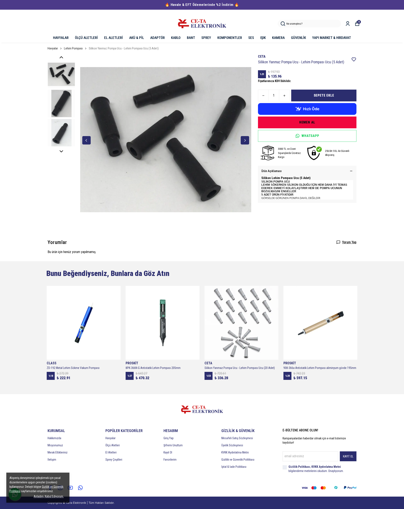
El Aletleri (111, 452)
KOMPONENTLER (229, 38)
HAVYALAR (61, 38)
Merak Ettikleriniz (58, 452)
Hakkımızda (54, 438)
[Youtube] (70, 487)
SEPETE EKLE (324, 95)
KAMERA (278, 38)
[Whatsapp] (80, 487)
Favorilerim (170, 459)
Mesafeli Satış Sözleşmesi (237, 438)
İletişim (52, 459)
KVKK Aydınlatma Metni (235, 452)
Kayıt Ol (167, 452)
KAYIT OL (348, 456)
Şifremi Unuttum (173, 445)
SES (251, 38)
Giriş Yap (168, 438)
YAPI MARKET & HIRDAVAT (331, 38)
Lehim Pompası (73, 48)
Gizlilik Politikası (299, 466)
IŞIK (263, 38)
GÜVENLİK (298, 38)
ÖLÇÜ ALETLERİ (86, 38)
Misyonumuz (55, 445)
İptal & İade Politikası (233, 466)
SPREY (206, 38)
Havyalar (53, 48)
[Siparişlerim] (347, 23)
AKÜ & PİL (136, 38)
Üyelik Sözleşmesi (232, 445)
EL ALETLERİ (113, 38)
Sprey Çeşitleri (113, 459)
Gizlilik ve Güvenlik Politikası (237, 459)
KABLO (176, 38)
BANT (191, 38)
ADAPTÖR (157, 38)
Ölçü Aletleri (112, 445)
